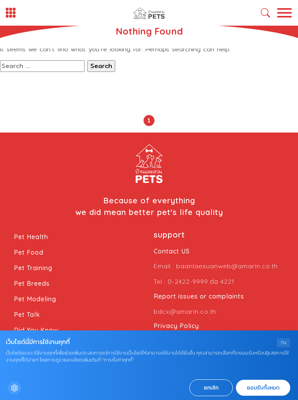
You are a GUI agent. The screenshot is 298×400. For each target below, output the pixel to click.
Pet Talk (27, 314)
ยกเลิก (211, 388)
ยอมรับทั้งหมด (263, 388)
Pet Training (33, 268)
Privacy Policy (176, 326)
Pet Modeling (35, 299)
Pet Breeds (32, 283)
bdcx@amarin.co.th (185, 311)
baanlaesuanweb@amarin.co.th (227, 266)
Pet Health (31, 237)
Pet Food (28, 252)
